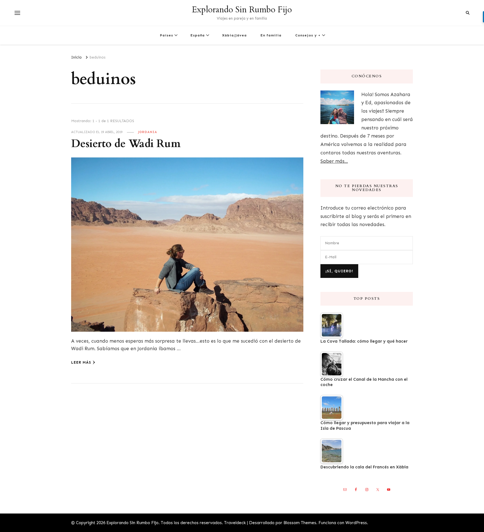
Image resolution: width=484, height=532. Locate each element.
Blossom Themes (299, 522)
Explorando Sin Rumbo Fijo (242, 9)
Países (166, 35)
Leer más (81, 362)
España (197, 35)
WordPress (356, 522)
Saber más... (334, 161)
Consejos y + (308, 35)
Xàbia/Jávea (234, 35)
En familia (270, 35)
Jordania (147, 132)
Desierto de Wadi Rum (126, 144)
